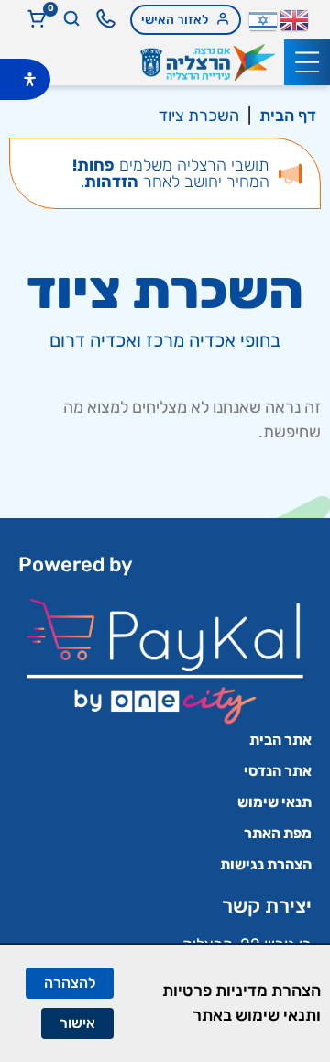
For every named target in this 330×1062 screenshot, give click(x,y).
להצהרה (69, 982)
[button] (307, 62)
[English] (295, 18)
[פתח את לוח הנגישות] (29, 79)
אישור (77, 1023)
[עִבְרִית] (264, 18)
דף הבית (287, 115)
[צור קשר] (106, 18)
